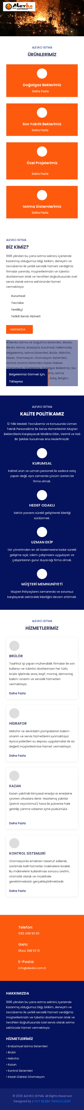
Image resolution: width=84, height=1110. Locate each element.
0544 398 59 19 (29, 951)
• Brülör (11, 1052)
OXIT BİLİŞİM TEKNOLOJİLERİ (52, 1101)
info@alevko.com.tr (32, 968)
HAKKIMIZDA (18, 329)
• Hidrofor (12, 1058)
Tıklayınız (16, 381)
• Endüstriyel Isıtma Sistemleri (27, 1046)
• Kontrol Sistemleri (19, 1070)
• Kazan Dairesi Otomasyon (25, 1076)
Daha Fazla (40, 91)
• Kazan (11, 1064)
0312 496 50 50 (28, 933)
